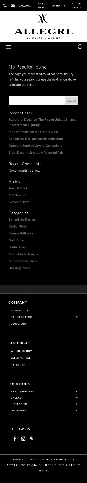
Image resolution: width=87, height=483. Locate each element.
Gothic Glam (18, 247)
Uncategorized (19, 268)
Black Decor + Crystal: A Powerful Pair (36, 152)
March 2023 (17, 195)
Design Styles (18, 226)
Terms (32, 459)
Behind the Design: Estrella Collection (36, 138)
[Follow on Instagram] (23, 438)
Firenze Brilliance (21, 233)
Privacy (18, 459)
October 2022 (19, 202)
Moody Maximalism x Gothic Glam (33, 132)
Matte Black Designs (23, 254)
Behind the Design (22, 219)
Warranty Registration (58, 459)
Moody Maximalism (23, 261)
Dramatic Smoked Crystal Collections (35, 145)
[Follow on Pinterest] (31, 438)
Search (71, 100)
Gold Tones (17, 240)
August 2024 (18, 188)
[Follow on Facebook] (15, 438)
